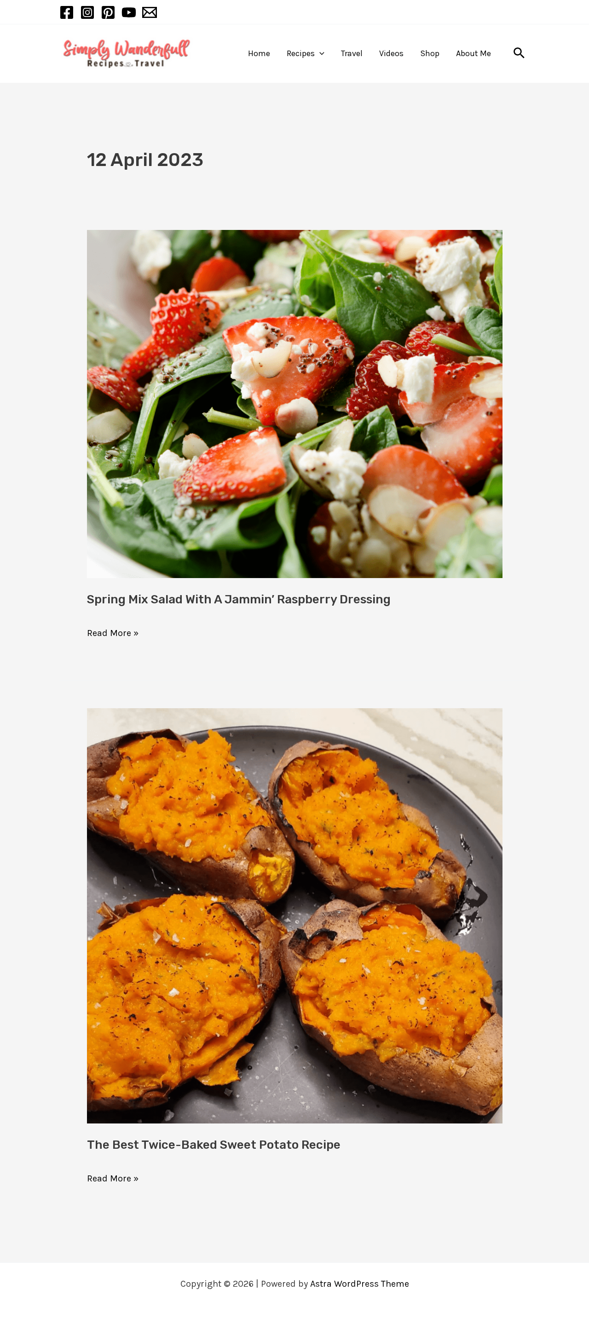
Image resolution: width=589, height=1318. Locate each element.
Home (259, 53)
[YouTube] (128, 12)
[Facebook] (66, 12)
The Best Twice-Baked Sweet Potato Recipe (214, 1145)
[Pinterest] (108, 12)
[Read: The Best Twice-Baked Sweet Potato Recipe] (294, 915)
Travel (352, 53)
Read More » (113, 629)
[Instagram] (87, 12)
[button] (319, 53)
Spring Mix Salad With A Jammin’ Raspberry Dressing (239, 599)
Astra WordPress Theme (359, 1283)
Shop (429, 53)
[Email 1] (149, 12)
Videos (391, 53)
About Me (473, 53)
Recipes (301, 53)
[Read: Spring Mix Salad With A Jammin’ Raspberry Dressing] (294, 403)
